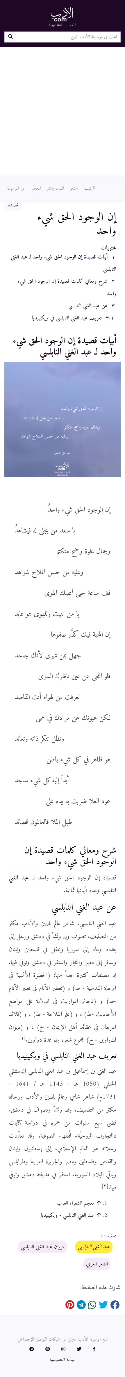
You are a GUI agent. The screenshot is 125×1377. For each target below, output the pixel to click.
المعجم (36, 188)
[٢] (105, 1186)
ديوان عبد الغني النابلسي (42, 1247)
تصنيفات (109, 1236)
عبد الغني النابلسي (66, 352)
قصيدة (13, 205)
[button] (94, 1349)
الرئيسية (89, 188)
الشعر (74, 188)
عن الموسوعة (16, 188)
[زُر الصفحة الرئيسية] (62, 17)
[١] (22, 1038)
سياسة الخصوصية (63, 1360)
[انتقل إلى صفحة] (10, 37)
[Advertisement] (62, 112)
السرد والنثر (55, 188)
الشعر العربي (97, 1264)
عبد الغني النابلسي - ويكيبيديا (67, 1215)
